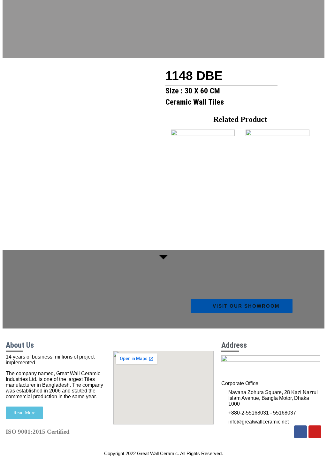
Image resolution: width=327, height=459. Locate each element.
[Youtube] (314, 431)
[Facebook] (300, 431)
